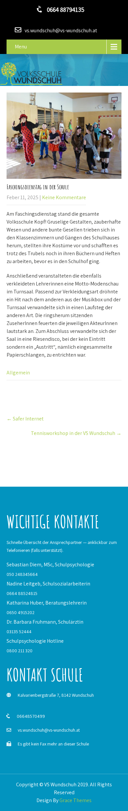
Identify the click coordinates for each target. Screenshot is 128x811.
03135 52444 (19, 632)
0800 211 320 (19, 651)
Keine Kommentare (64, 197)
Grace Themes (75, 800)
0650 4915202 (20, 612)
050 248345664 (22, 574)
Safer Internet (25, 418)
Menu (21, 46)
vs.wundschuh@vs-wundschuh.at (49, 730)
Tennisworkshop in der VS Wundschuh (76, 433)
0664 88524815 (22, 593)
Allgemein (18, 372)
